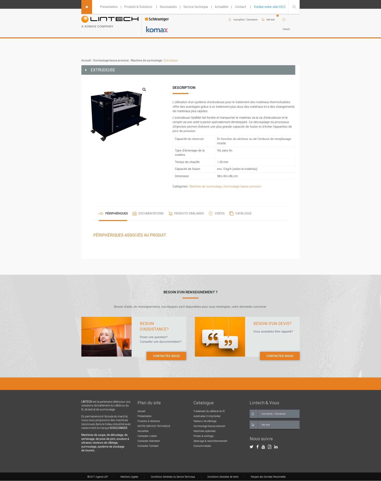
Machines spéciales (204, 431)
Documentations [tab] (151, 213)
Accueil (86, 60)
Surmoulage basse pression (111, 60)
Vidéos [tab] (220, 213)
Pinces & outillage (203, 435)
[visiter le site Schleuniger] (157, 20)
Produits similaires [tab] (189, 213)
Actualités (221, 7)
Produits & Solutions (138, 7)
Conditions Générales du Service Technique (173, 476)
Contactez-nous (166, 356)
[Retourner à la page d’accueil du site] (86, 7)
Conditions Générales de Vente (222, 476)
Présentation (109, 7)
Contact (240, 7)
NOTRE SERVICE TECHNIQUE (154, 426)
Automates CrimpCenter (207, 416)
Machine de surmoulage (146, 60)
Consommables (202, 445)
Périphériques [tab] (116, 213)
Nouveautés (168, 7)
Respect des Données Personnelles (268, 476)
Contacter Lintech (147, 435)
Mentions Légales (129, 476)
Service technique (195, 7)
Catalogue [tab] (243, 213)
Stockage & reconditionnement (210, 440)
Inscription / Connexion (274, 413)
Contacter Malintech (149, 440)
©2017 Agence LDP (97, 476)
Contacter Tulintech (148, 445)
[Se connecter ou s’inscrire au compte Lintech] (230, 19)
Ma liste (270, 19)
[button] (144, 89)
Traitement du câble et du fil (209, 411)
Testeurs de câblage (204, 421)
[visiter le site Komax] (157, 29)
